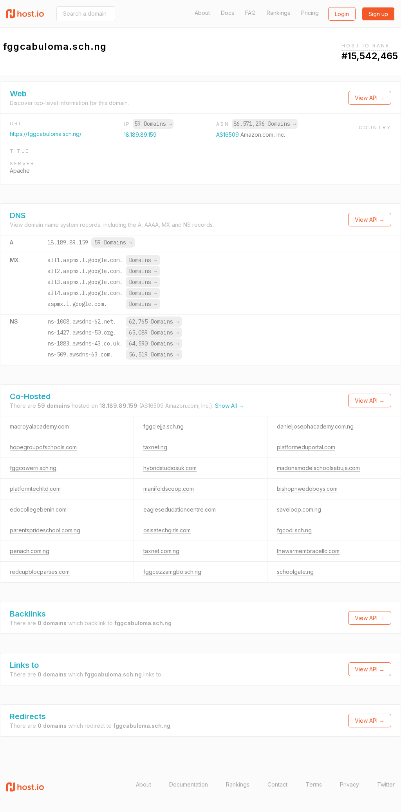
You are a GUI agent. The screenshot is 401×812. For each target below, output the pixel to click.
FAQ (250, 12)
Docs (227, 12)
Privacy (349, 784)
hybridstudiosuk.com (170, 468)
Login (342, 14)
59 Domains (153, 123)
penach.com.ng (29, 551)
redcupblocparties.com (40, 571)
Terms (314, 784)
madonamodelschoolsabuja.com (318, 468)
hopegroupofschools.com (43, 447)
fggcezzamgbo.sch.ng (172, 571)
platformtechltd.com (35, 488)
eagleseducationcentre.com (179, 509)
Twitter (386, 784)
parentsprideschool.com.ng (45, 530)
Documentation (188, 784)
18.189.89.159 (140, 134)
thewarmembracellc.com (308, 551)
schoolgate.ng (295, 571)
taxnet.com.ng (161, 551)
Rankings (278, 12)
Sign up (378, 14)
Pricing (310, 12)
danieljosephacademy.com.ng (315, 426)
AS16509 (228, 134)
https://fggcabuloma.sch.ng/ (45, 133)
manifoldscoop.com (168, 488)
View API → (370, 97)
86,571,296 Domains (264, 123)
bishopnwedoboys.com (307, 488)
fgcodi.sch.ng (294, 530)
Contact (277, 784)
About (202, 12)
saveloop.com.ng (299, 509)
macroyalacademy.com (39, 426)
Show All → (229, 405)
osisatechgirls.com (167, 530)
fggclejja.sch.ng (163, 426)
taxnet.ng (155, 447)
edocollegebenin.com (38, 509)
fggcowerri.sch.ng (33, 468)
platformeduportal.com (306, 447)
